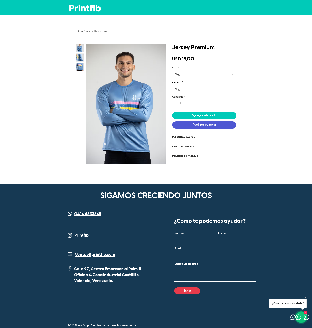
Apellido (223, 233)
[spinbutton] (180, 103)
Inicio (79, 31)
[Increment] (186, 103)
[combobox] (204, 74)
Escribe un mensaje (186, 264)
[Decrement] (175, 103)
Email (177, 249)
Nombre (179, 233)
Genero (177, 82)
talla (176, 67)
